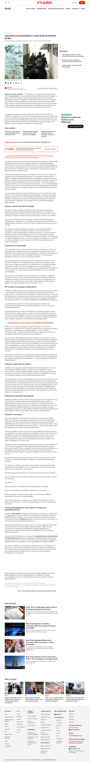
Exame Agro (20, 721)
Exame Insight (8, 734)
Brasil (8, 8)
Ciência (18, 729)
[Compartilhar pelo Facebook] (8, 83)
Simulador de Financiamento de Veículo (32, 743)
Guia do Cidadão (31, 8)
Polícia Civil (42, 585)
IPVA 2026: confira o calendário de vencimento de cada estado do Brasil (71, 60)
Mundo (18, 711)
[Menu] (6, 3)
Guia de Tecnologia (32, 718)
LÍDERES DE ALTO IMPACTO (9, 720)
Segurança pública (32, 585)
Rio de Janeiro (24, 583)
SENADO (83, 8)
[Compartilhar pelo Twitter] (16, 83)
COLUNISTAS (8, 746)
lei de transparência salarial (49, 759)
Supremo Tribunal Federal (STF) (15, 585)
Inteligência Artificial (8, 737)
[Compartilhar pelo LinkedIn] (11, 83)
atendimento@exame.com (75, 735)
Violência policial (39, 583)
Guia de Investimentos (31, 722)
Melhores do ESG (45, 748)
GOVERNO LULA (75, 8)
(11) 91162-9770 (75, 729)
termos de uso (15, 759)
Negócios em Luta (45, 737)
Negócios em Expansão (44, 752)
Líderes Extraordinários (45, 733)
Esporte (19, 719)
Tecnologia (19, 724)
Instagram (71, 719)
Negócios (7, 743)
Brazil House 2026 (45, 717)
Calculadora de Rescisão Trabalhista (33, 733)
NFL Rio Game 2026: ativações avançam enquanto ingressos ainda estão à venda (12, 133)
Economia (7, 729)
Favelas (7, 586)
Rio (53, 96)
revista (58, 714)
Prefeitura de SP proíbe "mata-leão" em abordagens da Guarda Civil (30, 323)
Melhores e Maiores (46, 746)
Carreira (7, 726)
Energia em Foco (45, 727)
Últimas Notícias (9, 717)
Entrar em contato (73, 727)
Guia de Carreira (32, 725)
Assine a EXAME (10, 142)
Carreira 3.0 (59, 722)
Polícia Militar (50, 585)
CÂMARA (68, 8)
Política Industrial (45, 739)
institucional (8, 759)
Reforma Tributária (46, 714)
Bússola (43, 722)
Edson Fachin (14, 586)
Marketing (19, 716)
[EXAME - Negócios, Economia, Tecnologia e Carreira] (45, 2)
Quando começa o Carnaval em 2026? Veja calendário (71, 66)
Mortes (31, 583)
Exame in (58, 720)
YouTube (71, 714)
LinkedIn (71, 716)
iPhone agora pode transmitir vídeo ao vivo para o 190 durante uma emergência (30, 133)
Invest (6, 741)
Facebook (71, 721)
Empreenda (59, 738)
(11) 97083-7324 (75, 748)
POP (18, 732)
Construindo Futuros (46, 725)
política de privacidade (35, 759)
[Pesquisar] (9, 3)
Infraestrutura (41, 8)
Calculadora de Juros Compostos (33, 737)
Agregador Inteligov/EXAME (56, 8)
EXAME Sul (43, 719)
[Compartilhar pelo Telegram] (13, 83)
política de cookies (24, 759)
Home (6, 33)
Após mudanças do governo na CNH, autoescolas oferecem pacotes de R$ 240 (73, 55)
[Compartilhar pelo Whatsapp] (5, 83)
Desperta (58, 725)
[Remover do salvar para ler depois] (21, 83)
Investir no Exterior (46, 730)
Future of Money (21, 727)
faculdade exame (61, 711)
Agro (57, 736)
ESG (6, 731)
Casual (18, 714)
